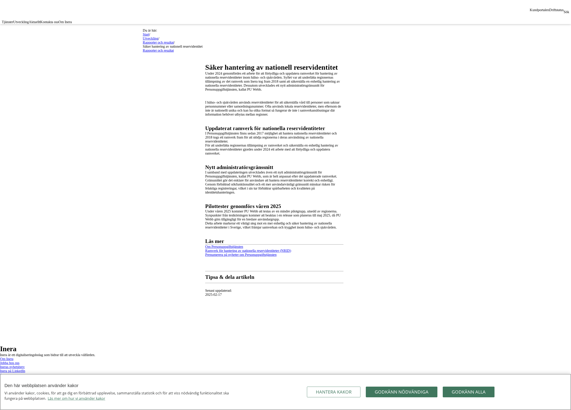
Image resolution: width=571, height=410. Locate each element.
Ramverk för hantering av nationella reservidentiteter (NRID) (248, 251)
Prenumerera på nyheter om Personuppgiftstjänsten (241, 255)
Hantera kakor (334, 392)
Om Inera (65, 22)
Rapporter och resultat (158, 42)
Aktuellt (34, 22)
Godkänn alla (469, 392)
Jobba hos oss (9, 363)
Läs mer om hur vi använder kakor (76, 398)
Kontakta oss (49, 22)
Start (146, 34)
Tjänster (7, 22)
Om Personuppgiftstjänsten (224, 247)
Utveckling (21, 22)
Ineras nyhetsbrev (12, 367)
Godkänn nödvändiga (401, 392)
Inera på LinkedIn (12, 371)
